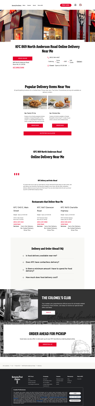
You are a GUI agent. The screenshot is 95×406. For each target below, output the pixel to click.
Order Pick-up (47, 344)
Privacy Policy (44, 397)
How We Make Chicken (47, 380)
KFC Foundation (46, 382)
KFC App (69, 382)
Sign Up (48, 312)
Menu (29, 379)
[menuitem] (24, 5)
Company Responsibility (47, 384)
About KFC (45, 379)
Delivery (79, 61)
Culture (57, 382)
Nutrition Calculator (47, 133)
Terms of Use (39, 400)
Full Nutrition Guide (32, 380)
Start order (65, 5)
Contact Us (69, 380)
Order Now (35, 125)
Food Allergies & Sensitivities (33, 384)
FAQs (68, 379)
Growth (57, 384)
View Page (17, 224)
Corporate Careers (59, 380)
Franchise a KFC (46, 386)
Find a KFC (79, 379)
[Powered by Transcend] (15, 403)
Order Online (22, 58)
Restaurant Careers (59, 379)
